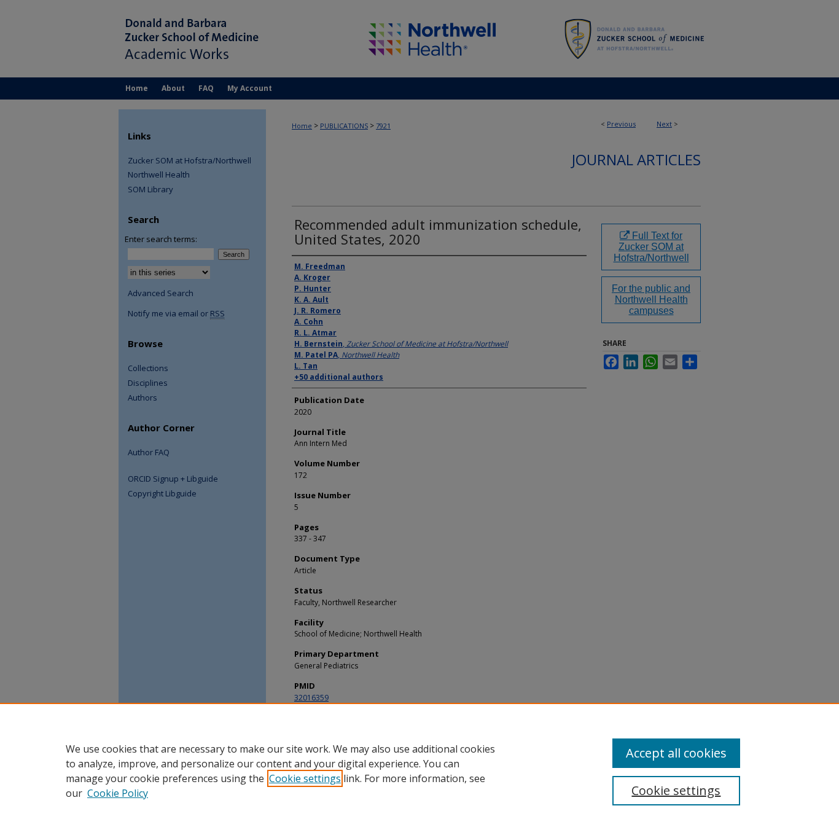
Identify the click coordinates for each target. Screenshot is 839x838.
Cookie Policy (117, 793)
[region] (419, 770)
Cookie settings (305, 778)
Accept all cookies (676, 753)
